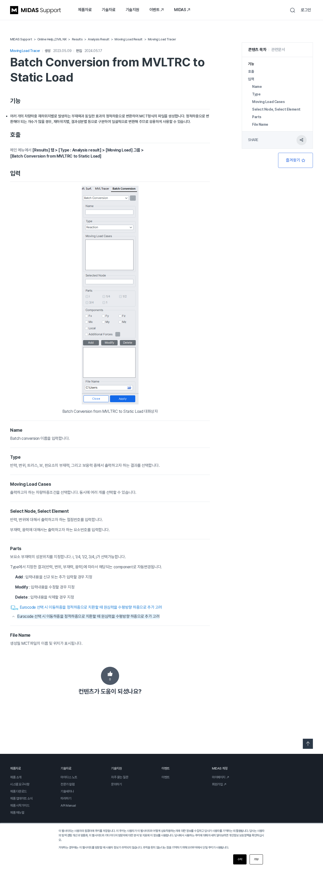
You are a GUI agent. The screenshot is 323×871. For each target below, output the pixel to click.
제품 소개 (15, 777)
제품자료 (85, 9)
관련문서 (278, 49)
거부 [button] (256, 859)
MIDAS (180, 9)
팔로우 (295, 160)
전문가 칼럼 (67, 784)
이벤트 (154, 9)
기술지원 (132, 9)
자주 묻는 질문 (119, 777)
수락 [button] (239, 859)
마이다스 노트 (69, 777)
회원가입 (217, 784)
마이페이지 (218, 777)
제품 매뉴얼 (17, 812)
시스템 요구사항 (19, 784)
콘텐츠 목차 (257, 49)
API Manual (68, 805)
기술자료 (108, 9)
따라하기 (66, 798)
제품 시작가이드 (19, 805)
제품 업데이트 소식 (21, 798)
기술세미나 (67, 791)
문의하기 (116, 784)
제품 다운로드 (18, 791)
